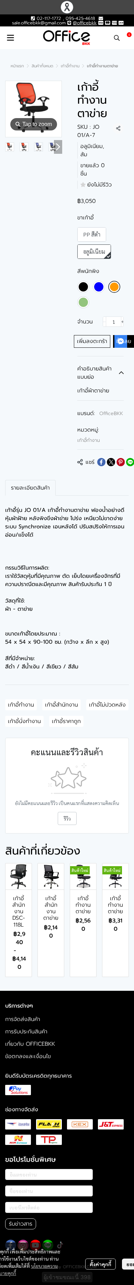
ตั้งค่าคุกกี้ (100, 1264)
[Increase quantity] (122, 321)
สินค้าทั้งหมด (42, 66)
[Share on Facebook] (101, 462)
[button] (117, 38)
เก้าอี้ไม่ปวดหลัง (107, 705)
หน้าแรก (17, 66)
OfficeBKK (111, 413)
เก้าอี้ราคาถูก (66, 721)
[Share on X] (111, 462)
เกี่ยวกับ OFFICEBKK (30, 1044)
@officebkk (85, 23)
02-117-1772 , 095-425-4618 (65, 18)
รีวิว (67, 818)
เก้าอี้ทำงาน (70, 66)
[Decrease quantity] (104, 321)
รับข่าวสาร (20, 1224)
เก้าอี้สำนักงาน (61, 705)
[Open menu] (10, 38)
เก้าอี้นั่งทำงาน (24, 721)
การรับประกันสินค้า (26, 1032)
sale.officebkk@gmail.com (39, 23)
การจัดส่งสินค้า (22, 1019)
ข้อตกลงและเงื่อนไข (28, 1056)
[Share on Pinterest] (120, 462)
